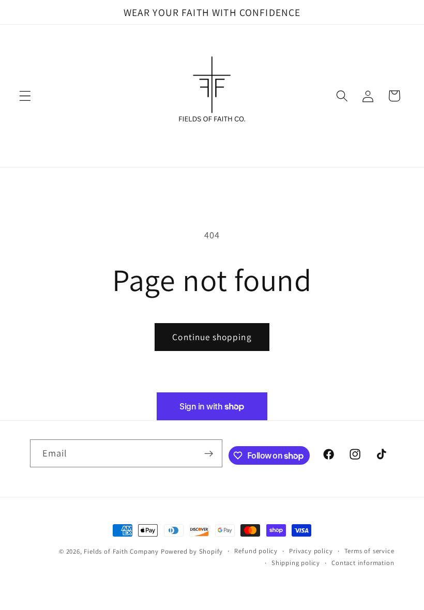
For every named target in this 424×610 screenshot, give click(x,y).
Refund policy (255, 550)
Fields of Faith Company (121, 551)
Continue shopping (212, 337)
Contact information (362, 562)
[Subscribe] (209, 453)
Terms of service (369, 550)
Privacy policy (310, 550)
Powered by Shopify (192, 551)
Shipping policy (295, 562)
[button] (25, 96)
